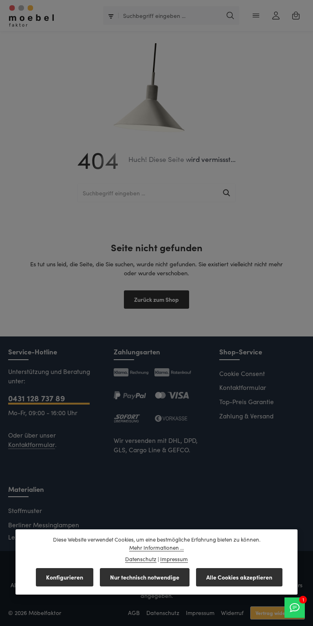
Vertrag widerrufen (278, 612)
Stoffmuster (25, 510)
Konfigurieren (64, 577)
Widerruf (232, 613)
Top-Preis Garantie (246, 401)
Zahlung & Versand (246, 415)
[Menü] (256, 16)
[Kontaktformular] (294, 607)
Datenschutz (162, 613)
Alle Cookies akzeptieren (239, 577)
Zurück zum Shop (156, 299)
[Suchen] (230, 15)
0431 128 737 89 (36, 397)
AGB (134, 613)
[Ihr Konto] (276, 16)
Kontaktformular (31, 444)
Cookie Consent (242, 373)
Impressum (200, 613)
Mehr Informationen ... (156, 547)
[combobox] (170, 15)
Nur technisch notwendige (144, 577)
